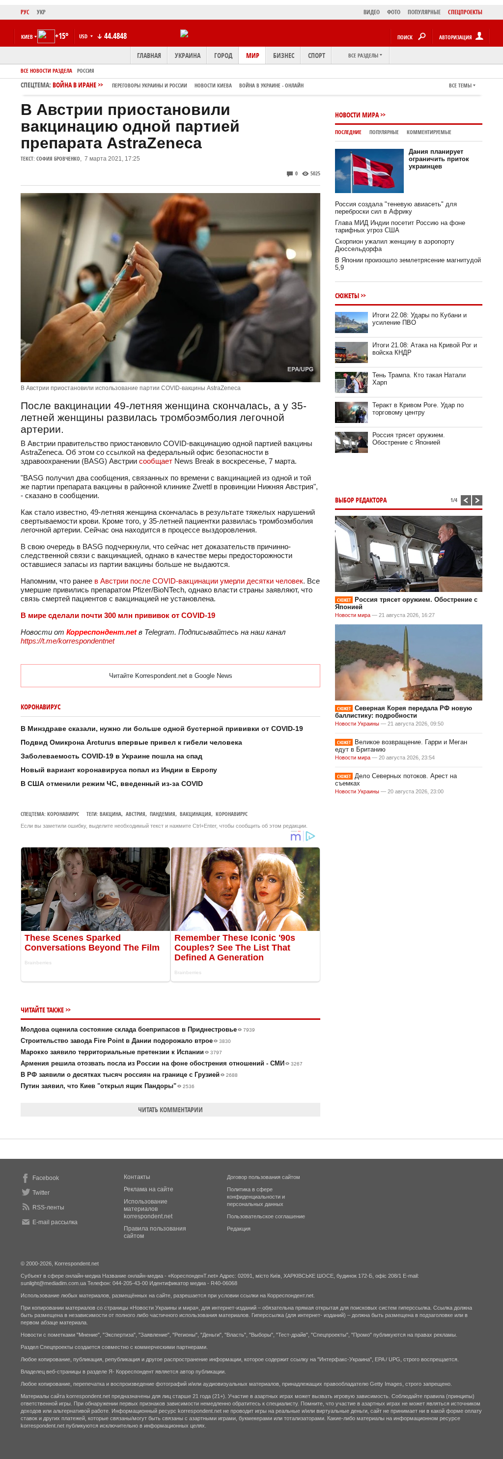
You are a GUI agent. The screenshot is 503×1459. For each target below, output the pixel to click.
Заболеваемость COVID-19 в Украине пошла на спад (111, 756)
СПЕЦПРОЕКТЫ (465, 12)
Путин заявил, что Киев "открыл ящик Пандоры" (108, 1086)
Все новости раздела (46, 70)
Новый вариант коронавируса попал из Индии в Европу (119, 770)
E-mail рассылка (55, 1222)
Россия (85, 70)
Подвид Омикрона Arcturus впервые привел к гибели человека (131, 742)
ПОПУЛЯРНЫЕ (424, 12)
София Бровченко (58, 158)
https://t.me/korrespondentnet (67, 641)
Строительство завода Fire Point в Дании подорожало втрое (126, 1040)
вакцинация (195, 813)
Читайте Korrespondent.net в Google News (170, 675)
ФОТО (393, 12)
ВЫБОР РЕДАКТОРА (361, 500)
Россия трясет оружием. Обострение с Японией (408, 438)
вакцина (110, 813)
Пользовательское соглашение (266, 1216)
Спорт (316, 55)
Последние (348, 132)
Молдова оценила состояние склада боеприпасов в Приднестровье (138, 1029)
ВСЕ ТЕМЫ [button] (460, 85)
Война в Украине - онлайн (271, 85)
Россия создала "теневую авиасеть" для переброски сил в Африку (396, 207)
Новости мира (357, 114)
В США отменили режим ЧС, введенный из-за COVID (112, 783)
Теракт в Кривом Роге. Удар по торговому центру (418, 408)
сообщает (155, 461)
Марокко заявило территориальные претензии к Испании (121, 1052)
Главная (149, 55)
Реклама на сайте (148, 1189)
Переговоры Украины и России (149, 85)
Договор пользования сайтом (263, 1177)
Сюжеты (347, 295)
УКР (41, 12)
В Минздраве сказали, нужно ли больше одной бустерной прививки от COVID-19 (162, 728)
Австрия (135, 813)
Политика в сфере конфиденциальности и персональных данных (256, 1196)
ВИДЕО (371, 12)
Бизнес (283, 55)
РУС (25, 12)
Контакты (137, 1177)
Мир (252, 55)
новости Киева (213, 85)
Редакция (239, 1229)
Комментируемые (429, 132)
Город (223, 55)
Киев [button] (27, 36)
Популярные (384, 132)
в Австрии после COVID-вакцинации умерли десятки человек (198, 581)
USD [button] (84, 36)
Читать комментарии (170, 1109)
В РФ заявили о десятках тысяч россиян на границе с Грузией (129, 1074)
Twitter (41, 1192)
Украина (187, 55)
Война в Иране (178, 84)
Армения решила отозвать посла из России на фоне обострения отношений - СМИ (162, 1063)
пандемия (162, 813)
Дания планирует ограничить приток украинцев (439, 159)
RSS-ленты (48, 1207)
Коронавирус (63, 813)
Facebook (45, 1178)
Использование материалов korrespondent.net (148, 1209)
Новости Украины (357, 724)
